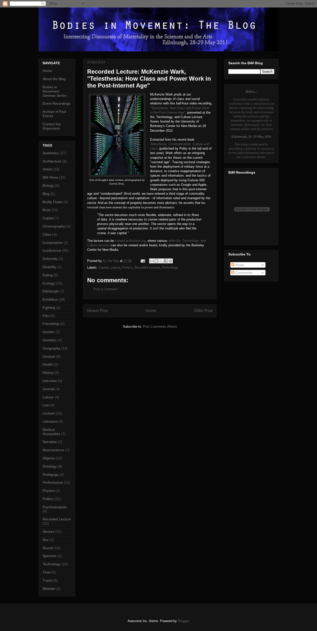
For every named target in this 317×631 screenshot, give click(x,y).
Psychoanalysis (55, 507)
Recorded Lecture (147, 267)
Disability (49, 267)
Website (49, 589)
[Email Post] (142, 261)
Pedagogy (50, 474)
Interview (50, 381)
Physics (48, 491)
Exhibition (50, 299)
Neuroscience (53, 450)
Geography (51, 348)
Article (47, 169)
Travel (47, 580)
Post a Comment (105, 289)
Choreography (54, 226)
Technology (170, 267)
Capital (103, 267)
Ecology (49, 283)
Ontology (50, 466)
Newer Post (97, 311)
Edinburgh (51, 291)
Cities (47, 234)
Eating (48, 275)
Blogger (183, 621)
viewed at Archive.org (130, 241)
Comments (243, 273)
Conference (52, 250)
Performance (53, 482)
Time (46, 572)
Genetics (49, 340)
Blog (46, 194)
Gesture (49, 356)
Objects (48, 458)
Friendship (51, 324)
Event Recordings (56, 103)
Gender (48, 332)
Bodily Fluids (52, 202)
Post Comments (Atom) (160, 326)
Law (46, 405)
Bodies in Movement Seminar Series (55, 91)
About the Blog (54, 79)
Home (151, 311)
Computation (53, 243)
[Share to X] (160, 260)
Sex (46, 540)
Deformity (50, 259)
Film (46, 316)
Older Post (203, 311)
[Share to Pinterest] (170, 260)
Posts (239, 265)
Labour (115, 267)
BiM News (50, 177)
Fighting (49, 308)
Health (48, 364)
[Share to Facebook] (165, 260)
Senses (48, 532)
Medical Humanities (51, 432)
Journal (48, 389)
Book (47, 210)
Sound (48, 548)
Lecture (48, 413)
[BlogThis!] (156, 260)
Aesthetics (51, 153)
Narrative (50, 442)
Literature (50, 421)
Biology (48, 186)
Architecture (52, 161)
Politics (127, 267)
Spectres (49, 556)
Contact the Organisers (52, 126)
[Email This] (151, 260)
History (48, 373)
